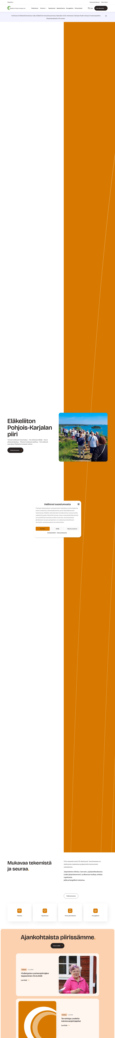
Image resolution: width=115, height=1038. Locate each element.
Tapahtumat (51, 8)
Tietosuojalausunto (62, 532)
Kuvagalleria (69, 8)
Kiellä (57, 528)
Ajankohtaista (61, 8)
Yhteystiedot (78, 8)
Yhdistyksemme (14, 450)
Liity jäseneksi (100, 8)
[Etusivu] (16, 8)
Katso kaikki (56, 945)
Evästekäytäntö (51, 532)
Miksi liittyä (104, 2)
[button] (78, 504)
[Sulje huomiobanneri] (106, 15)
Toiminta (42, 8)
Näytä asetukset (72, 528)
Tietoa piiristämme (94, 2)
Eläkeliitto (10, 2)
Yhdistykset (34, 8)
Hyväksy (42, 528)
